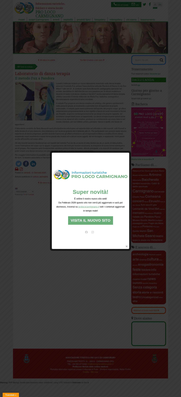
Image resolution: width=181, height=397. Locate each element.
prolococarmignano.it (88, 207)
